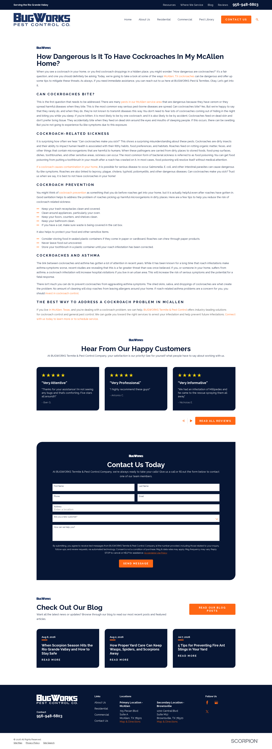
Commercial (101, 714)
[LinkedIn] (225, 702)
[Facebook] (207, 702)
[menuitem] (18, 742)
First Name (59, 486)
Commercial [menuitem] (185, 19)
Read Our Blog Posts (212, 609)
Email (141, 496)
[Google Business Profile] (216, 702)
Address (57, 506)
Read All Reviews (215, 420)
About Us (100, 702)
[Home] (42, 19)
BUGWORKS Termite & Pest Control (165, 309)
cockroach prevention (72, 192)
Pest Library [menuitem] (206, 19)
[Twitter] (207, 711)
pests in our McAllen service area (141, 101)
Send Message (136, 563)
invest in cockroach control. (62, 293)
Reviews (223, 4)
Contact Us (236, 19)
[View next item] (191, 420)
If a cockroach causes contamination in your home (67, 166)
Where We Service (191, 4)
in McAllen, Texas (59, 309)
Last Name (143, 486)
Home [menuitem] (128, 19)
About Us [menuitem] (144, 19)
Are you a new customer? (65, 517)
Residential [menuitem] (164, 19)
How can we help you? (64, 527)
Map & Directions (130, 721)
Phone (57, 496)
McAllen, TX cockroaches (179, 76)
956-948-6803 (245, 4)
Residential (101, 708)
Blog (210, 4)
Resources (169, 4)
